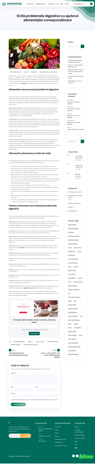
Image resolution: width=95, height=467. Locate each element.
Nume (12, 387)
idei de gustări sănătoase (74, 297)
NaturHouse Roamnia (15, 72)
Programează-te (34, 333)
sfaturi (69, 327)
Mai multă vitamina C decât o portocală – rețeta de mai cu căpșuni (75, 71)
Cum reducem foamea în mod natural (76, 77)
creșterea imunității (72, 263)
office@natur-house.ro (45, 436)
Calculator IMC (59, 442)
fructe (69, 282)
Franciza (57, 436)
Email (36, 387)
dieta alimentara (72, 270)
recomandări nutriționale (74, 320)
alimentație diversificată (73, 236)
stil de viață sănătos (73, 343)
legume (70, 301)
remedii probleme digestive (31, 344)
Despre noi (58, 427)
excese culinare (40, 341)
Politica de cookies (80, 435)
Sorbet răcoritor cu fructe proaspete (75, 82)
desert (69, 266)
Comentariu (14, 373)
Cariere (57, 433)
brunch (79, 251)
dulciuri (80, 278)
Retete (70, 207)
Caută (70, 42)
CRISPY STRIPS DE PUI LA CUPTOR (75, 129)
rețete (69, 324)
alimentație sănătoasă (19, 341)
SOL (76, 444)
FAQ (57, 4)
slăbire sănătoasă (72, 335)
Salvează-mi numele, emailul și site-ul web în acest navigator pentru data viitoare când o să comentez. (35, 399)
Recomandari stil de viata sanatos (49, 72)
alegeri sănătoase (72, 225)
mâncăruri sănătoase (73, 308)
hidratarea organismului (73, 289)
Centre (56, 430)
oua (81, 316)
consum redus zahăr (73, 259)
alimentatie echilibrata (73, 228)
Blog (61, 4)
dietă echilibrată (72, 278)
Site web (13, 393)
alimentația (70, 232)
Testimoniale (51, 4)
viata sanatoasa (72, 350)
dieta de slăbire (72, 274)
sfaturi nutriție (77, 327)
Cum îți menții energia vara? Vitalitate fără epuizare (75, 61)
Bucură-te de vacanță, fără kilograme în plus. (75, 66)
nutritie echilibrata (72, 312)
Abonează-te (25, 435)
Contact (66, 4)
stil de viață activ (72, 339)
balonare (30, 341)
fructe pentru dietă (78, 282)
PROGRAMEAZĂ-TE (79, 4)
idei (69, 293)
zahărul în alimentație (73, 354)
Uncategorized (72, 211)
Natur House (29, 4)
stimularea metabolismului (74, 347)
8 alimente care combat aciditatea (73, 102)
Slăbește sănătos (40, 4)
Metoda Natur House (60, 439)
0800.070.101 (42, 441)
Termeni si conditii (79, 438)
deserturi (76, 266)
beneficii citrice (77, 247)
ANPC (76, 441)
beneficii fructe (71, 251)
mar (75, 301)
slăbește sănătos (72, 331)
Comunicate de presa (60, 445)
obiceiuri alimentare (52, 341)
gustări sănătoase (72, 286)
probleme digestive (15, 344)
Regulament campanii (74, 203)
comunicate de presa (74, 192)
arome (69, 247)
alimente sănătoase (72, 244)
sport (80, 335)
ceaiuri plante (71, 255)
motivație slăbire (72, 305)
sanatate (76, 324)
